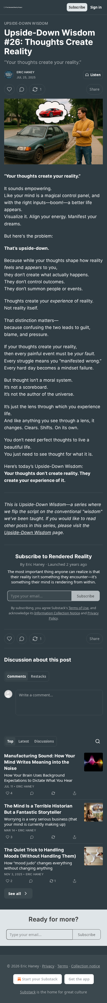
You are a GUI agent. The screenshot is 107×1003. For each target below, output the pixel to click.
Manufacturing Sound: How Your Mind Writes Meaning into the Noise (39, 762)
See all (14, 893)
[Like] (9, 89)
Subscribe (77, 7)
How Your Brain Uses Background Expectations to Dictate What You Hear (38, 777)
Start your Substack (40, 979)
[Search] (97, 741)
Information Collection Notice (57, 613)
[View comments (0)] (22, 89)
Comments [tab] (16, 676)
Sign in (96, 7)
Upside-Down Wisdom (26, 23)
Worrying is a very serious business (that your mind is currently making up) (40, 821)
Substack (28, 991)
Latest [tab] (23, 741)
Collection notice (85, 966)
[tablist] (26, 676)
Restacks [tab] (38, 676)
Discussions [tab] (44, 741)
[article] (53, 774)
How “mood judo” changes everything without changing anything (38, 865)
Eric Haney (26, 72)
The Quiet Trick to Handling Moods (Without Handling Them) (40, 853)
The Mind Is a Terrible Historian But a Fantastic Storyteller (38, 809)
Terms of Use (79, 607)
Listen (95, 74)
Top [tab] (10, 741)
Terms (62, 966)
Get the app (79, 979)
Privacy (48, 966)
